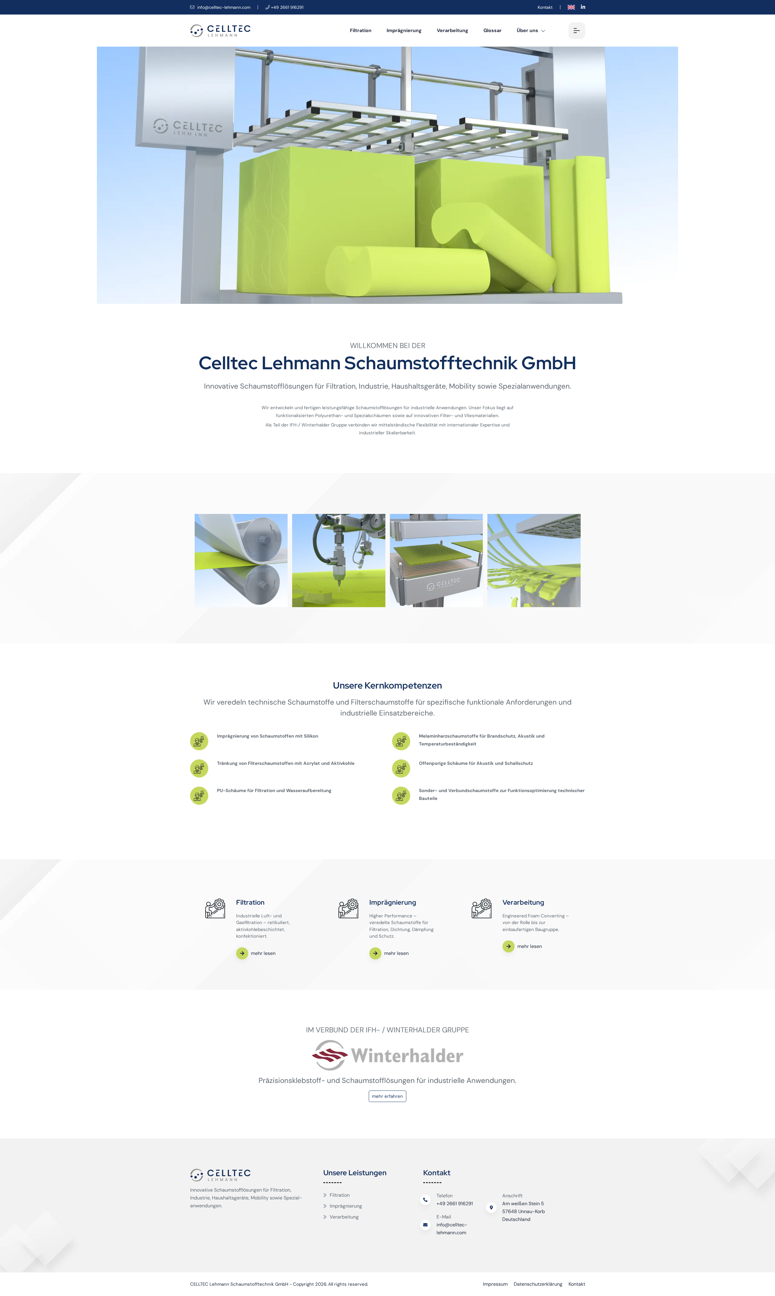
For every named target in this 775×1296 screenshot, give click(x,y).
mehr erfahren (387, 1096)
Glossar (492, 30)
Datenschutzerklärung (538, 1284)
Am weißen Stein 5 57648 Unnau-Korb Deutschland (523, 1211)
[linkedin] (583, 7)
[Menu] (577, 30)
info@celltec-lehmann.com (223, 7)
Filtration (360, 30)
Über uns (527, 30)
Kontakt (545, 7)
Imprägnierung (404, 30)
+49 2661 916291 (455, 1203)
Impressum (495, 1284)
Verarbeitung (452, 30)
